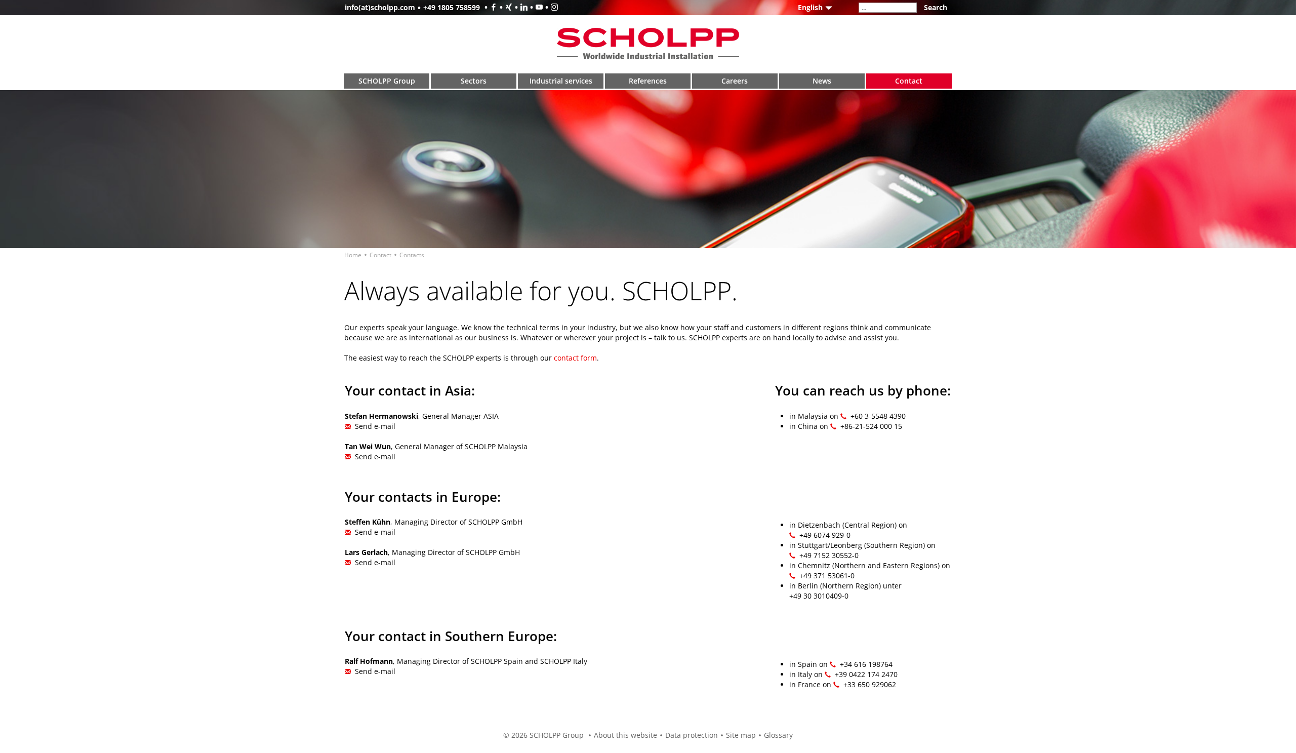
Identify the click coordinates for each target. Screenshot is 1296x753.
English (810, 7)
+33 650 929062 (869, 684)
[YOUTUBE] (535, 7)
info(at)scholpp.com (380, 7)
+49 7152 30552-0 (829, 555)
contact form (575, 358)
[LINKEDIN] (520, 7)
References (648, 81)
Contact (908, 81)
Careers (734, 81)
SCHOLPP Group (386, 81)
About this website (625, 735)
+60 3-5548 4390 (878, 416)
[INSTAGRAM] (550, 7)
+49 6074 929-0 (824, 535)
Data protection (691, 735)
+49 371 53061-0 (827, 575)
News (822, 81)
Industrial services (561, 81)
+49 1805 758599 (451, 7)
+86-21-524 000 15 (871, 426)
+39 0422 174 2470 (866, 674)
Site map (741, 735)
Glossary (778, 735)
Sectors (474, 81)
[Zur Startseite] (648, 43)
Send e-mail (375, 426)
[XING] (504, 7)
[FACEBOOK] (489, 7)
